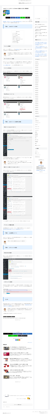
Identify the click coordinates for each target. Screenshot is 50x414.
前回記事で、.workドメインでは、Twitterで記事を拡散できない (12, 21)
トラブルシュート (9, 316)
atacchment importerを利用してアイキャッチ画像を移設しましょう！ (13, 229)
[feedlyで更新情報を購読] (17, 340)
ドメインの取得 (15, 33)
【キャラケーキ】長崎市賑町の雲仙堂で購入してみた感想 (41, 27)
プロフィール (36, 411)
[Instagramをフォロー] (16, 340)
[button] (27, 17)
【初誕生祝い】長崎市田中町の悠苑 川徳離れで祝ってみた (40, 30)
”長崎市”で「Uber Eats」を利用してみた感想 (41, 36)
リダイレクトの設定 (15, 42)
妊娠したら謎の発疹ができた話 (39, 24)
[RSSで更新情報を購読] (19, 340)
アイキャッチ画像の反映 (16, 40)
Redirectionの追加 (15, 41)
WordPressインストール (16, 36)
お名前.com (17, 49)
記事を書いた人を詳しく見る (40, 170)
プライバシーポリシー (44, 411)
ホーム (33, 411)
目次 (16, 31)
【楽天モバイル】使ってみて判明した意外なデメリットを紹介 (41, 33)
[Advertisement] (17, 325)
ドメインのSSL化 (15, 35)
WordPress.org (37, 156)
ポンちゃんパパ (41, 165)
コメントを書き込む (18, 404)
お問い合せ (40, 411)
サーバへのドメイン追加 (16, 34)
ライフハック (13, 316)
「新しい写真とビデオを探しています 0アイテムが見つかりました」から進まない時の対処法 (41, 43)
